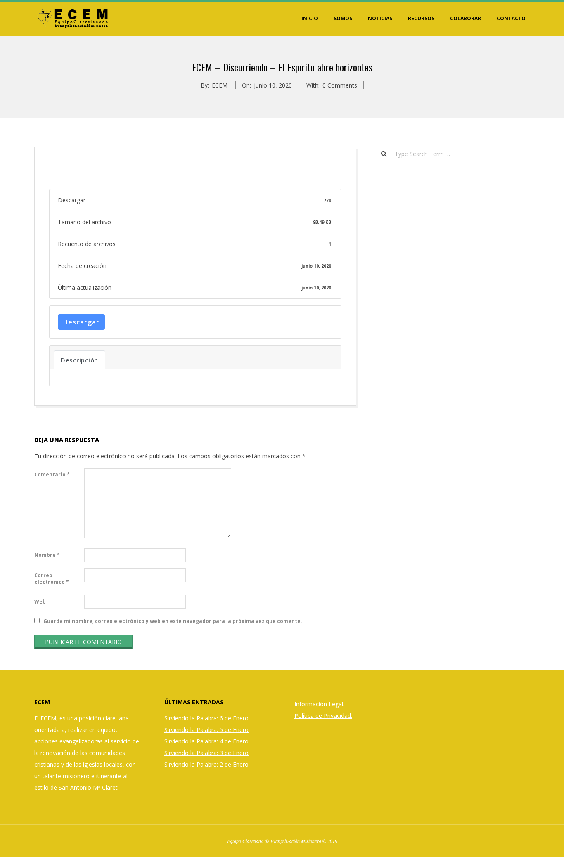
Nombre (47, 555)
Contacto (511, 18)
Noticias (380, 18)
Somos (343, 18)
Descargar (81, 322)
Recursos (421, 18)
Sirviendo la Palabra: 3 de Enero (206, 753)
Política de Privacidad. (323, 716)
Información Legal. (319, 704)
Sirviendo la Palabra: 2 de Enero (206, 764)
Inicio (309, 18)
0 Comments (339, 85)
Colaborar (465, 18)
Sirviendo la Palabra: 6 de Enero (206, 718)
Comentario (52, 474)
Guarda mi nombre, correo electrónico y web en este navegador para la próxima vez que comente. (172, 621)
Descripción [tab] (79, 360)
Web (40, 601)
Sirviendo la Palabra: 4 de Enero (206, 741)
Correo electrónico (51, 578)
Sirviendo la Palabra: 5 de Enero (206, 730)
